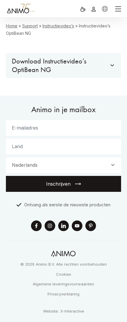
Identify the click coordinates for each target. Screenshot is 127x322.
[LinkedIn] (63, 226)
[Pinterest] (90, 226)
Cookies (63, 274)
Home (11, 25)
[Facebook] (36, 226)
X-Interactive (72, 311)
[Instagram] (50, 226)
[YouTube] (77, 226)
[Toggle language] (104, 8)
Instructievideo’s (58, 25)
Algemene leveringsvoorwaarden (63, 284)
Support (30, 25)
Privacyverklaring (63, 294)
